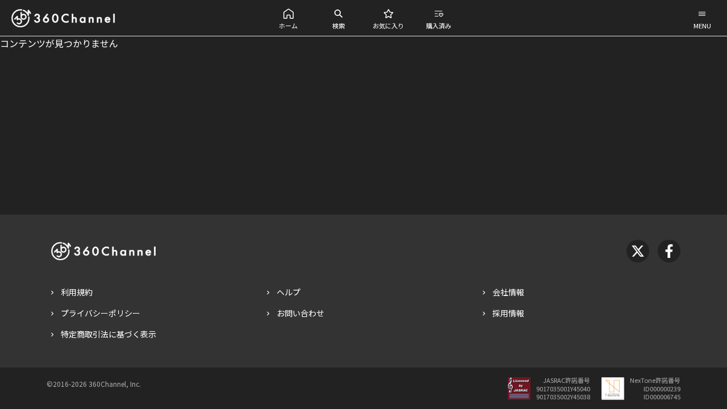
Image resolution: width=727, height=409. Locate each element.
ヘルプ (288, 292)
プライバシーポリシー (100, 313)
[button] (288, 18)
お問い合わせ (300, 313)
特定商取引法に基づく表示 (108, 334)
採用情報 (508, 313)
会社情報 (508, 292)
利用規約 (77, 292)
